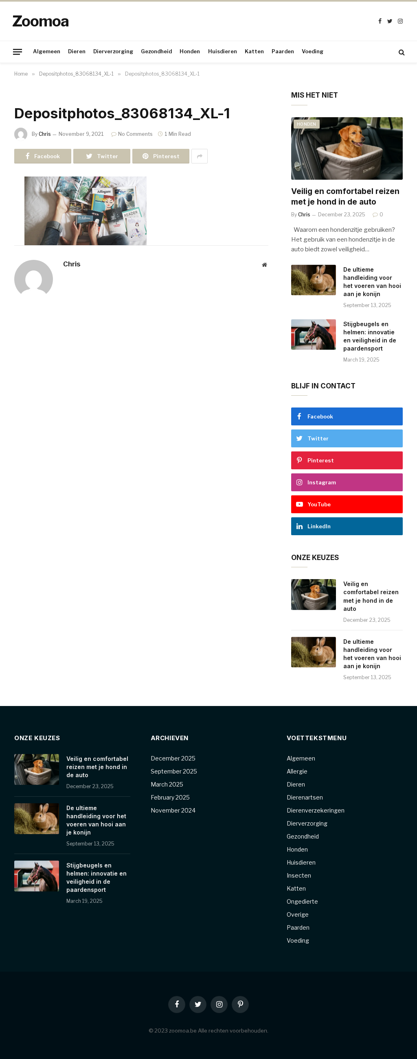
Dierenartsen (305, 797)
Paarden (283, 51)
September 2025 (174, 771)
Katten (254, 51)
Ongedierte (302, 901)
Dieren (77, 51)
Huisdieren (222, 51)
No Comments (135, 134)
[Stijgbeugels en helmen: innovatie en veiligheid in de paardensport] (313, 334)
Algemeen (46, 51)
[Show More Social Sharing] (199, 156)
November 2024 (173, 810)
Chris (45, 134)
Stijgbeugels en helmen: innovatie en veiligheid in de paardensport (369, 336)
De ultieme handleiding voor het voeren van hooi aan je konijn (372, 281)
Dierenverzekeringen (316, 810)
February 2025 (170, 797)
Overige (298, 914)
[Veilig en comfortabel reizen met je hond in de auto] (347, 148)
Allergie (297, 771)
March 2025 (167, 784)
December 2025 (173, 758)
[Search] (401, 52)
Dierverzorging (113, 51)
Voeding (312, 51)
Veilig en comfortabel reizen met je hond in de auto (345, 197)
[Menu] (17, 51)
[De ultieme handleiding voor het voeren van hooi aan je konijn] (313, 280)
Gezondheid (156, 51)
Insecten (299, 875)
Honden (190, 51)
